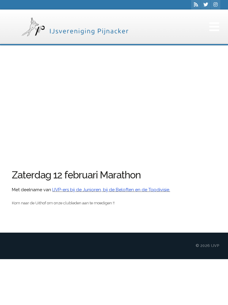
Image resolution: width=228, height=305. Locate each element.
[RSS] (196, 5)
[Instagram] (215, 5)
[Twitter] (205, 5)
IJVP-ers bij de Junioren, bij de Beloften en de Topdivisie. (111, 189)
